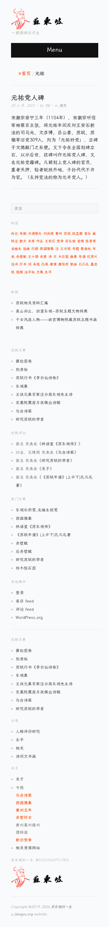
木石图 (63, 257)
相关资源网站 (28, 847)
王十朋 (33, 257)
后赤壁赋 (24, 551)
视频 (19, 272)
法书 (14, 264)
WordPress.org (29, 617)
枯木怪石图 (26, 568)
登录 (20, 592)
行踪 (34, 249)
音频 (80, 241)
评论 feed (25, 609)
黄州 (58, 234)
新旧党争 (24, 840)
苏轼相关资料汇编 (32, 303)
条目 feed (25, 601)
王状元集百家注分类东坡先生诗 (44, 394)
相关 (62, 105)
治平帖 (29, 272)
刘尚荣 (48, 234)
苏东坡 (70, 241)
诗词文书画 (26, 756)
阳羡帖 (22, 369)
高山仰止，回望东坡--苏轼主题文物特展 (52, 311)
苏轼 (67, 234)
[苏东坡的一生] (47, 18)
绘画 (26, 249)
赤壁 (43, 257)
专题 (75, 249)
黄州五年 (24, 810)
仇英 (44, 264)
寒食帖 (86, 249)
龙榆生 (16, 249)
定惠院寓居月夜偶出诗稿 (38, 402)
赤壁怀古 (24, 817)
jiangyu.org (23, 914)
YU (47, 105)
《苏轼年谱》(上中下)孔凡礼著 (43, 534)
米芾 (31, 241)
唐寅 (53, 264)
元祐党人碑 (27, 97)
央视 (36, 264)
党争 (60, 241)
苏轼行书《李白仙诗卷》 (38, 377)
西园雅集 (47, 249)
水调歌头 (35, 234)
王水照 (65, 249)
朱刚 (22, 234)
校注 (14, 241)
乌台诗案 (24, 411)
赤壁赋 (21, 257)
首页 (26, 73)
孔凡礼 (83, 264)
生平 (48, 272)
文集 (39, 272)
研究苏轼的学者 (30, 419)
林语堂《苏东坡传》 (60, 443)
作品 (39, 241)
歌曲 (73, 264)
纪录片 (92, 257)
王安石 (50, 241)
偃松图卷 (24, 361)
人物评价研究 (28, 731)
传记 (14, 234)
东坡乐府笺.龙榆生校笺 (37, 509)
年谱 (81, 257)
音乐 (87, 234)
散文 (22, 241)
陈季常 (90, 241)
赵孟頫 (77, 234)
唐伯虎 (63, 264)
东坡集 (22, 386)
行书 (22, 264)
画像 (73, 257)
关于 (46, 468)
